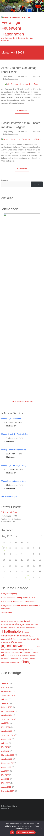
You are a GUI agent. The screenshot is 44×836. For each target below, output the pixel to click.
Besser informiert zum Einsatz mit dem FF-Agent (20, 125)
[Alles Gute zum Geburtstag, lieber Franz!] (22, 84)
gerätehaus (22, 639)
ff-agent (22, 627)
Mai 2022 (5, 775)
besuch (27, 621)
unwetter (25, 658)
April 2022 (5, 779)
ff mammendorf (8, 635)
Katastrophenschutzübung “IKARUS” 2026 (18, 598)
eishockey (4, 627)
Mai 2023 (5, 747)
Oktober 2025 (6, 691)
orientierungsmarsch (24, 652)
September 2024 (8, 719)
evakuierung (12, 627)
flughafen (31, 636)
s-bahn (18, 655)
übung (26, 662)
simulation (32, 655)
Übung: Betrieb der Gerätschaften (14, 434)
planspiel (35, 652)
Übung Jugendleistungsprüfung (13, 450)
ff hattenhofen (12, 631)
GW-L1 (14, 642)
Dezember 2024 (7, 711)
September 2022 (8, 763)
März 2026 (5, 687)
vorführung (32, 658)
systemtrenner (14, 658)
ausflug (20, 621)
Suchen (4, 180)
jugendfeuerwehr (13, 646)
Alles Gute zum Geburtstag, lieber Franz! (19, 70)
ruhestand (11, 655)
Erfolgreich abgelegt (9, 594)
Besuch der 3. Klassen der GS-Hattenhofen (18, 601)
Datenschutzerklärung (9, 806)
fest (18, 627)
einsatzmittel (34, 624)
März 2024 (5, 727)
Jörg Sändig (8, 76)
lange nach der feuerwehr (8, 649)
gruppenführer (5, 642)
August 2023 (6, 739)
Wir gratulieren (7, 612)
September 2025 (8, 695)
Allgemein (36, 76)
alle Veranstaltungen (9, 497)
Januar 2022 (6, 787)
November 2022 (7, 755)
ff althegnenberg (30, 627)
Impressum (5, 809)
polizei (3, 655)
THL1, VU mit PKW (9, 512)
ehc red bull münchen (7, 624)
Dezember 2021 (7, 791)
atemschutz (12, 621)
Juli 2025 (4, 699)
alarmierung (4, 621)
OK (12, 832)
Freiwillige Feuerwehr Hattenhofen (12, 28)
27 (4, 548)
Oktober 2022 (6, 759)
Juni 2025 (5, 703)
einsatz (28, 624)
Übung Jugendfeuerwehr (11, 418)
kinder (28, 646)
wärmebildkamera (15, 662)
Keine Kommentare (10, 79)
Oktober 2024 (6, 715)
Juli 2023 (4, 743)
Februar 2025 (6, 707)
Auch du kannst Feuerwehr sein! (22, 402)
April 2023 (5, 751)
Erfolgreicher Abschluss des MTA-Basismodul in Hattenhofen (20, 607)
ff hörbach (27, 632)
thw (20, 658)
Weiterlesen (22, 111)
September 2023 (8, 735)
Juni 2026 (5, 683)
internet (20, 642)
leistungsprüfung (7, 652)
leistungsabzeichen (25, 649)
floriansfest (22, 635)
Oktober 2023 (6, 731)
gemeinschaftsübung (9, 639)
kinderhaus (36, 646)
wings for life (5, 662)
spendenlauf (5, 658)
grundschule (33, 639)
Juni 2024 (5, 723)
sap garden (25, 655)
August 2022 (6, 767)
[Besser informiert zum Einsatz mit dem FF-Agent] (22, 139)
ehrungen (19, 624)
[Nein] (41, 828)
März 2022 (5, 783)
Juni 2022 (5, 771)
